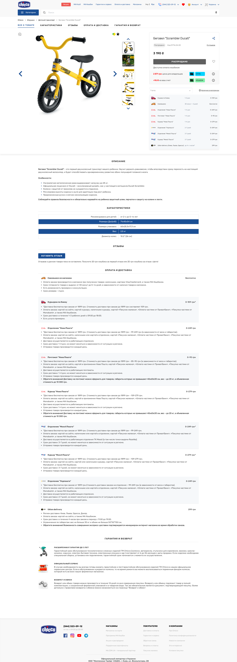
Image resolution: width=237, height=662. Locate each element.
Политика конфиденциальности (182, 636)
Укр (146, 4)
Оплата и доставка (122, 4)
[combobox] (170, 90)
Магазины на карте (114, 631)
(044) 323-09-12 (72, 626)
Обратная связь (149, 641)
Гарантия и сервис (104, 4)
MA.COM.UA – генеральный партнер (120, 651)
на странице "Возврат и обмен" (130, 588)
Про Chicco (173, 631)
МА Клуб (77, 4)
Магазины (137, 4)
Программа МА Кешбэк (115, 636)
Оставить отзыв (51, 256)
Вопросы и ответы (150, 646)
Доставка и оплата (151, 631)
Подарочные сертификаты (117, 646)
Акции (66, 4)
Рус (152, 4)
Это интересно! (175, 646)
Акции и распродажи (115, 641)
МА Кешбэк (88, 4)
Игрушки (31, 20)
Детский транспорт (46, 20)
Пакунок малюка (150, 651)
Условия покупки (176, 651)
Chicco (21, 20)
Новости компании (177, 641)
